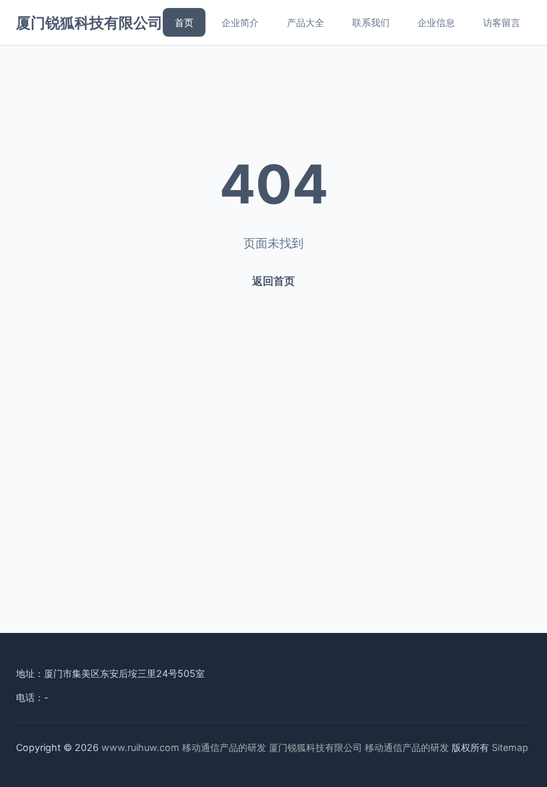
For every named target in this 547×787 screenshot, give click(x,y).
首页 (184, 22)
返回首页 (273, 280)
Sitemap (510, 747)
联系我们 (371, 22)
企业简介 (240, 22)
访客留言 (501, 22)
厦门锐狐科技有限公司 (89, 22)
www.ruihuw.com (140, 747)
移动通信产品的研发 (224, 747)
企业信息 (436, 22)
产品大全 (305, 22)
